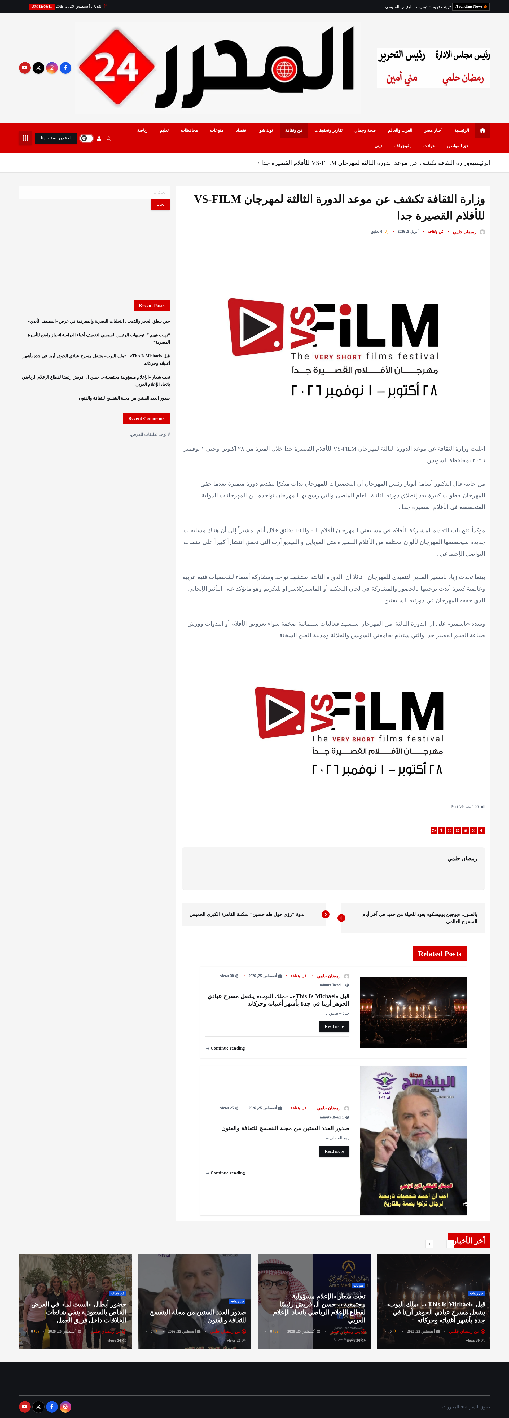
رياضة (142, 130)
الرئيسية (461, 130)
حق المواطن (458, 145)
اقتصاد (241, 130)
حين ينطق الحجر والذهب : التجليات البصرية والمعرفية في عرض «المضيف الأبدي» (99, 321)
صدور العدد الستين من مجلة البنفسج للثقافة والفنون (124, 398)
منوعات (217, 130)
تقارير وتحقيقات (328, 130)
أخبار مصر (433, 130)
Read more (334, 1026)
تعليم (164, 130)
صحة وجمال (365, 130)
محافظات (189, 130)
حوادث (429, 145)
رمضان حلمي (464, 232)
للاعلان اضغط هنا (56, 138)
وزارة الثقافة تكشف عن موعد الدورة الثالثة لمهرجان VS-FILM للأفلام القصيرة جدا (365, 163)
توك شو (266, 130)
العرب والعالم (400, 130)
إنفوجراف (402, 145)
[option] (433, 1301)
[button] (450, 1244)
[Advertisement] (94, 255)
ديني (378, 145)
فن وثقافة (293, 130)
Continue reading (227, 1048)
